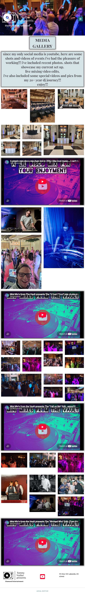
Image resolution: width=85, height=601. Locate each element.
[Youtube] (42, 576)
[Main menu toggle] (80, 19)
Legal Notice (42, 591)
